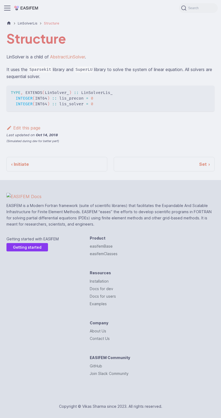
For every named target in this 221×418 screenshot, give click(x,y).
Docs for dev (101, 288)
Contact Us (100, 338)
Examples (98, 303)
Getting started (27, 247)
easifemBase (101, 246)
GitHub (96, 366)
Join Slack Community (109, 373)
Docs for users (103, 296)
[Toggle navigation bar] (7, 8)
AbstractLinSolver (67, 56)
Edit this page (26, 128)
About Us (98, 331)
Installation (99, 281)
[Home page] (8, 23)
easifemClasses (104, 253)
